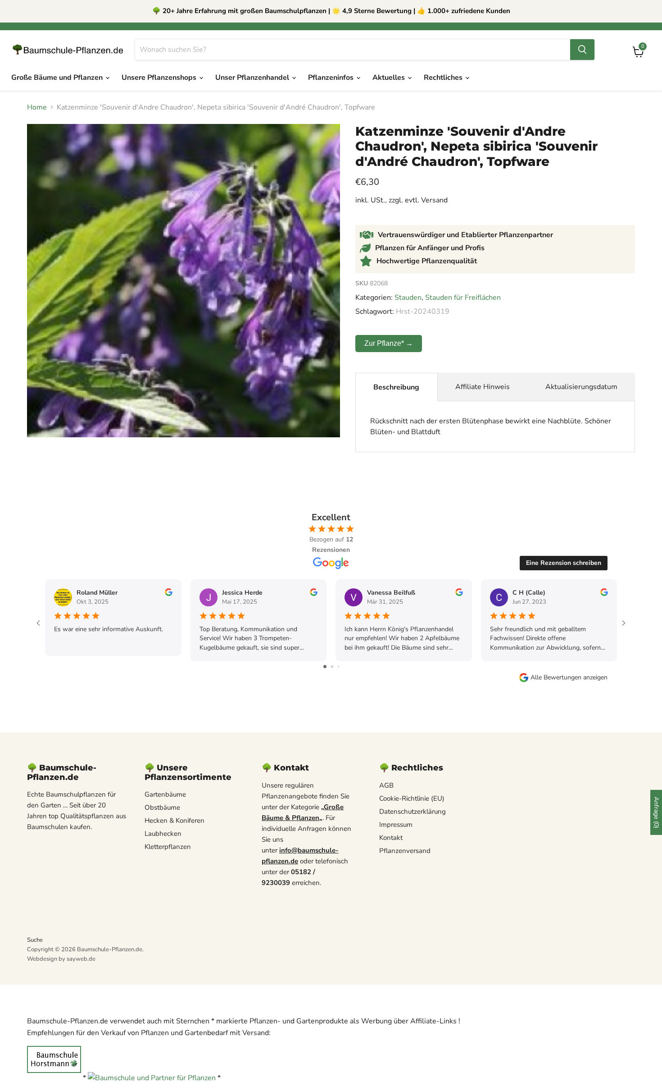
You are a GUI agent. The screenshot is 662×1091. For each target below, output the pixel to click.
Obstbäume (162, 807)
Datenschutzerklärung (412, 811)
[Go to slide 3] (338, 666)
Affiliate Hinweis (482, 387)
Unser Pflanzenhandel (253, 78)
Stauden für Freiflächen (463, 298)
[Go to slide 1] (324, 666)
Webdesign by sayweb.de (61, 959)
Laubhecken (163, 833)
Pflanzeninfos (331, 78)
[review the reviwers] (168, 594)
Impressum (396, 824)
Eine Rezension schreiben (563, 563)
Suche (35, 940)
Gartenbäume (165, 794)
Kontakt (391, 837)
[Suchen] (582, 49)
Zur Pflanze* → (388, 343)
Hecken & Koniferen (174, 820)
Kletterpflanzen (168, 846)
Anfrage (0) (656, 812)
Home (37, 107)
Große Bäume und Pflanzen (57, 78)
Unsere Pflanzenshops (160, 78)
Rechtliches (444, 78)
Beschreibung (396, 387)
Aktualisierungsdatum (581, 387)
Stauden (408, 298)
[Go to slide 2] (332, 666)
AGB (386, 785)
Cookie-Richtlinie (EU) (411, 798)
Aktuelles (389, 78)
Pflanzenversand (405, 850)
